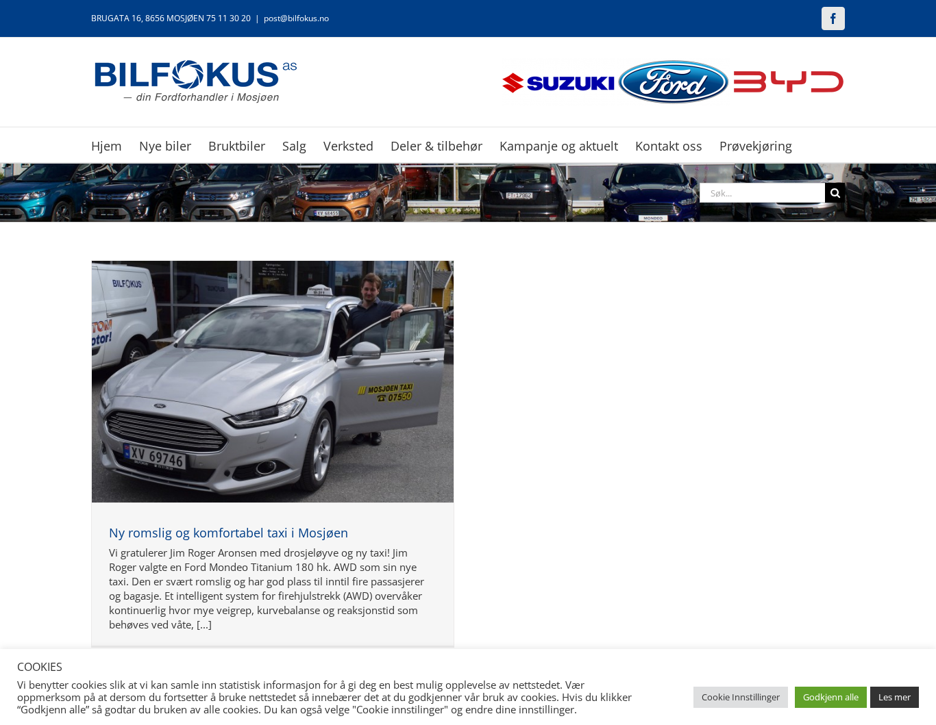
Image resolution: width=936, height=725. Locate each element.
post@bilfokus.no (296, 18)
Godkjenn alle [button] (831, 697)
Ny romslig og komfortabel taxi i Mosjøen (228, 532)
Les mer (894, 697)
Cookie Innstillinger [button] (741, 697)
